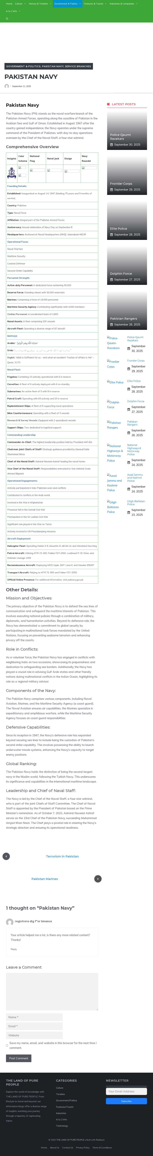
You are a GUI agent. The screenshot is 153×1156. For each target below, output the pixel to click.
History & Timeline (38, 3)
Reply (14, 949)
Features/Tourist (65, 1106)
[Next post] (98, 879)
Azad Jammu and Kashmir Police (135, 477)
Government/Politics (66, 1100)
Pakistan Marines (45, 879)
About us (54, 1147)
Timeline (60, 1094)
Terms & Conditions (102, 1147)
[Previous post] (6, 856)
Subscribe (126, 1101)
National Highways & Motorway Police (134, 450)
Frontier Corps (121, 183)
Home (9, 3)
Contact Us (67, 1147)
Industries (61, 1113)
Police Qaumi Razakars (135, 339)
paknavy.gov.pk (75, 579)
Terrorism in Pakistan (62, 856)
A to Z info (11, 11)
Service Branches (78, 66)
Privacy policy (82, 1147)
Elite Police (118, 228)
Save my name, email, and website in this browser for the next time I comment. (53, 1045)
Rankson (100, 1139)
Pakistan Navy (52, 66)
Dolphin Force (121, 273)
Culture (18, 3)
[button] (7, 18)
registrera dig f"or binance (33, 921)
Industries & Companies (122, 3)
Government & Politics (65, 3)
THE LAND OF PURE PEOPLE (70, 1139)
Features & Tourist (93, 3)
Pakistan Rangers (123, 318)
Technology (62, 1125)
